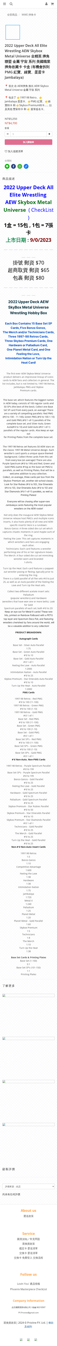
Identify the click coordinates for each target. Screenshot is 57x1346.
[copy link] (26, 166)
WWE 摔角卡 (29, 14)
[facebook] (13, 166)
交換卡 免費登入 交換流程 (28, 1257)
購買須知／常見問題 (28, 1239)
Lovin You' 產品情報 (28, 1284)
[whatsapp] (19, 166)
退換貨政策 (28, 1243)
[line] (7, 166)
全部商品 (12, 14)
